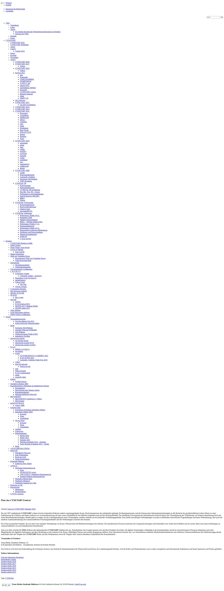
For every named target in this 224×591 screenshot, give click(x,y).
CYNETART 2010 (22, 141)
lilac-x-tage (19, 297)
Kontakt (13, 36)
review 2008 (19, 405)
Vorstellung (14, 25)
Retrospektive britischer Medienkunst (33, 230)
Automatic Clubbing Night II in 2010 (33, 360)
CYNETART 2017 (22, 64)
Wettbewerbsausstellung (29, 220)
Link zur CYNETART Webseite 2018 (21, 509)
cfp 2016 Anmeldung (28, 105)
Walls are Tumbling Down (20, 256)
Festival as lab (25, 366)
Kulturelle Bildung (17, 461)
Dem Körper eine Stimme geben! (27, 390)
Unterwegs (19, 431)
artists (22, 145)
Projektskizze (20, 388)
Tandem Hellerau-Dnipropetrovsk (32, 477)
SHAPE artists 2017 (22, 308)
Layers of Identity (16, 250)
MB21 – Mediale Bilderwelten (31, 222)
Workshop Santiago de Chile (25, 483)
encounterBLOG (26, 211)
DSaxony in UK (16, 485)
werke (22, 158)
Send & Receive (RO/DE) (29, 196)
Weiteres (23, 137)
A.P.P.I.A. (14, 466)
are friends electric (22, 341)
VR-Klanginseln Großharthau (21, 269)
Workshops (24, 128)
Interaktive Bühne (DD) (24, 412)
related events (25, 209)
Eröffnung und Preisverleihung (31, 232)
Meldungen (19, 490)
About (12, 47)
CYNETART (11, 40)
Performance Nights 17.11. (30, 224)
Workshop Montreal (22, 481)
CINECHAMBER (27, 79)
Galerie (13, 49)
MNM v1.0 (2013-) (22, 349)
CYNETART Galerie (28, 92)
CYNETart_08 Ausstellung (30, 190)
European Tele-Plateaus (28, 179)
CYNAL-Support (16, 494)
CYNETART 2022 (17, 43)
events (17, 354)
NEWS (18, 302)
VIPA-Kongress (26, 181)
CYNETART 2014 (22, 107)
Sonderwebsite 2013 (8, 572)
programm (24, 143)
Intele (12, 326)
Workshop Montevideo (23, 479)
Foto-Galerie (19, 252)
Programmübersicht (27, 175)
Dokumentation (21, 433)
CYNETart (9, 578)
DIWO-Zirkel (15, 245)
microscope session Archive (25, 345)
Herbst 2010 (24, 436)
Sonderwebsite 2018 (8, 562)
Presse (12, 53)
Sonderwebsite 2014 (8, 570)
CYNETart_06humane (23, 213)
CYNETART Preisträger (19, 45)
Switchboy (19, 351)
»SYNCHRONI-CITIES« (20, 449)
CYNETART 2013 (22, 109)
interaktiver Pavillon (22, 336)
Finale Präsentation (22, 459)
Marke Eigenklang (17, 254)
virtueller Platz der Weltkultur (26, 330)
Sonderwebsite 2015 (8, 568)
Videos (22, 66)
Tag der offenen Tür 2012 (24, 321)
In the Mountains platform (20, 312)
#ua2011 (23, 151)
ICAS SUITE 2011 (27, 358)
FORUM (23, 237)
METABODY (15, 397)
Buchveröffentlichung (28, 207)
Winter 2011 (24, 438)
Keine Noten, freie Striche (20, 248)
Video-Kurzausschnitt (23, 260)
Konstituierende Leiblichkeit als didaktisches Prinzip (29, 386)
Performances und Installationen (32, 194)
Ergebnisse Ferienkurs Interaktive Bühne (30, 410)
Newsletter (14, 58)
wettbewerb (24, 166)
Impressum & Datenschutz (15, 9)
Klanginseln (14, 263)
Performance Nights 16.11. (30, 228)
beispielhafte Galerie (8, 560)
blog (21, 147)
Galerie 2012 (20, 51)
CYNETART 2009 (22, 171)
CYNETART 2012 (22, 111)
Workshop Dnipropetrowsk (25, 468)
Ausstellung (24, 115)
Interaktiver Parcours (22, 453)
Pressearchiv (15, 487)
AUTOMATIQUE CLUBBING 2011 (34, 356)
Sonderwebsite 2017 (8, 564)
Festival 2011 (20, 73)
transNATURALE (17, 403)
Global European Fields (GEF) (26, 334)
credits (22, 149)
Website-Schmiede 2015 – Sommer (33, 442)
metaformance (20, 280)
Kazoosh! (23, 90)
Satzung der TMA (22, 34)
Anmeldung (24, 418)
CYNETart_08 (20, 183)
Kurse (12, 38)
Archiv (13, 60)
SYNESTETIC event (28, 472)
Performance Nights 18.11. (30, 216)
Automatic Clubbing (27, 177)
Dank (22, 96)
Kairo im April (20, 457)
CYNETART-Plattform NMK (21, 243)
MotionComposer (26, 94)
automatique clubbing (28, 88)
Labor (12, 27)
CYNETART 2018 (22, 62)
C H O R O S (15, 271)
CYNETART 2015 (22, 103)
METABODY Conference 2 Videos (28, 399)
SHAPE (13, 300)
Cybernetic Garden (22, 274)
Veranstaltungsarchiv (18, 319)
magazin (23, 156)
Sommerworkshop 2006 (19, 384)
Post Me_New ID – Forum (30, 192)
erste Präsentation (21, 455)
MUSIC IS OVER (17, 293)
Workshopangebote (22, 265)
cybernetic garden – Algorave (31, 276)
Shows (22, 120)
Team (22, 139)
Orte (21, 124)
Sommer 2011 (25, 440)
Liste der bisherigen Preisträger (12, 557)
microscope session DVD (24, 343)
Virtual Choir (20, 282)
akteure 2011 (24, 86)
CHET (17, 362)
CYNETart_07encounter (24, 203)
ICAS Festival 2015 (22, 304)
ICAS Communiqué (22, 373)
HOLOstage (19, 401)
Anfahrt (18, 429)
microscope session (17, 338)
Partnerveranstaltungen (28, 234)
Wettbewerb (24, 118)
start (16, 369)
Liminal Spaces (20, 382)
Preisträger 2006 (26, 218)
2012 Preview (20, 100)
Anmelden (9, 11)
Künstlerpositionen (22, 392)
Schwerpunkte (25, 186)
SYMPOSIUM (25, 81)
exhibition (23, 160)
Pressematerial (20, 492)
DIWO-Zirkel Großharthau (20, 315)
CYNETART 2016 (22, 68)
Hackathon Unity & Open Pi (25, 278)
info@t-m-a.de (80, 584)
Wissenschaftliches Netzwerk (26, 394)
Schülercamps (15, 408)
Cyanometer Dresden (18, 289)
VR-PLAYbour (21, 287)
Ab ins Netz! (20, 421)
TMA (8, 23)
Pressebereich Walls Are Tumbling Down (30, 258)
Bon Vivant (24, 130)
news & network (21, 364)
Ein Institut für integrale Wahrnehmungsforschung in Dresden (37, 32)
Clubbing (23, 122)
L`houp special (25, 239)
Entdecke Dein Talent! (23, 464)
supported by (25, 164)
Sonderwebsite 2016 (8, 566)
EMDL (13, 379)
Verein (12, 29)
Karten (22, 134)
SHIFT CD (24, 98)
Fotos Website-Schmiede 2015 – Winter (34, 444)
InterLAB (14, 451)
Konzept (23, 414)
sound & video (20, 377)
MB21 (22, 198)
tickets (22, 168)
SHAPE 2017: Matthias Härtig (26, 306)
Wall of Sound (20, 371)
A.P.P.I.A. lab (25, 83)
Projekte (9, 241)
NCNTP (13, 295)
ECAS (12, 347)
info (21, 75)
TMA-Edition (15, 310)
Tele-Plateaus (20, 332)
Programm (24, 77)
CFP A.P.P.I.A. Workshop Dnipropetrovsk (35, 474)
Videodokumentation (23, 267)
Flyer (22, 470)
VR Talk (23, 284)
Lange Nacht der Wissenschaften (27, 323)
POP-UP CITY (25, 132)
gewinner (23, 154)
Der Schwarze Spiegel (18, 291)
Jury (21, 162)
